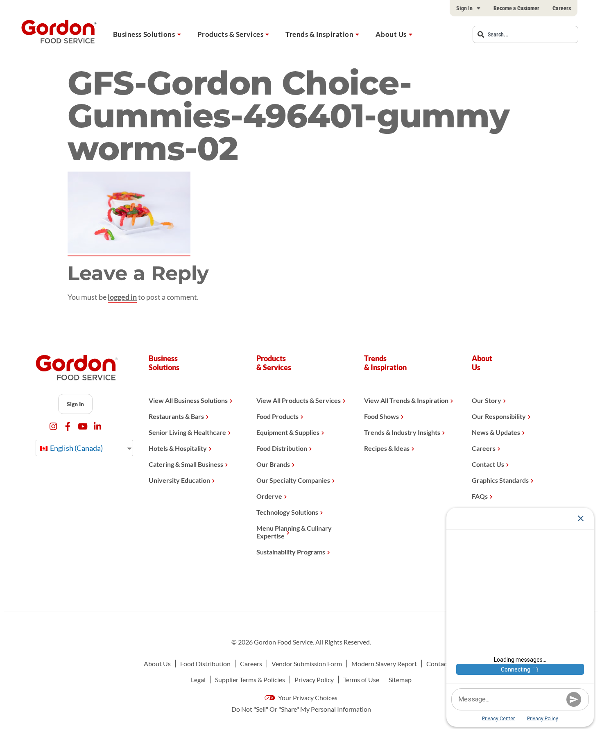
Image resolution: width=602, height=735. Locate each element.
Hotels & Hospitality (178, 448)
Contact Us (488, 464)
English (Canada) (76, 447)
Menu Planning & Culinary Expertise (294, 532)
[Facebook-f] (67, 426)
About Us (391, 34)
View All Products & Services (298, 400)
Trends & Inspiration (319, 34)
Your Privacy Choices (307, 697)
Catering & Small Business (186, 464)
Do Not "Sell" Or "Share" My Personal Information (301, 709)
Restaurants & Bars (176, 416)
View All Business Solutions (188, 400)
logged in (122, 296)
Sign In (464, 8)
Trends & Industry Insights (402, 432)
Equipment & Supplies (287, 432)
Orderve (269, 496)
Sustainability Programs (290, 552)
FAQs (480, 496)
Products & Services (230, 34)
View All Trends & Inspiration (406, 400)
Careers (561, 8)
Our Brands (273, 464)
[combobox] (525, 34)
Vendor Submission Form (307, 663)
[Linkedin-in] (97, 426)
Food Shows (381, 416)
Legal (198, 679)
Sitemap (400, 679)
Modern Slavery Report (384, 663)
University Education (179, 480)
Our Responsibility (499, 416)
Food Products (277, 416)
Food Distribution (281, 448)
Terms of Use (361, 679)
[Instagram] (53, 426)
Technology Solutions (287, 512)
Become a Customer (516, 8)
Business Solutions (144, 34)
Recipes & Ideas (387, 448)
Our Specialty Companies (293, 480)
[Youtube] (82, 426)
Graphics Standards (500, 480)
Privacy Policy (314, 679)
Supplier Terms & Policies (250, 679)
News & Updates (496, 432)
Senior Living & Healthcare (187, 432)
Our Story (486, 400)
